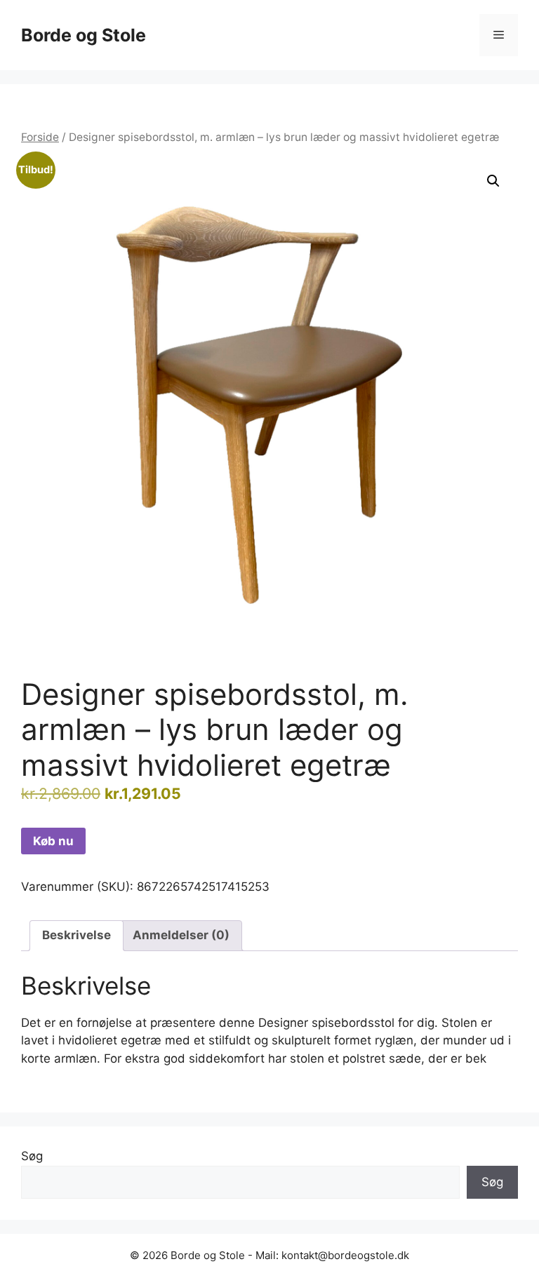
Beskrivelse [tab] (76, 935)
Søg (32, 1156)
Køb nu (53, 841)
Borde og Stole (83, 35)
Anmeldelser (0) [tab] (181, 935)
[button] (493, 181)
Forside (40, 137)
